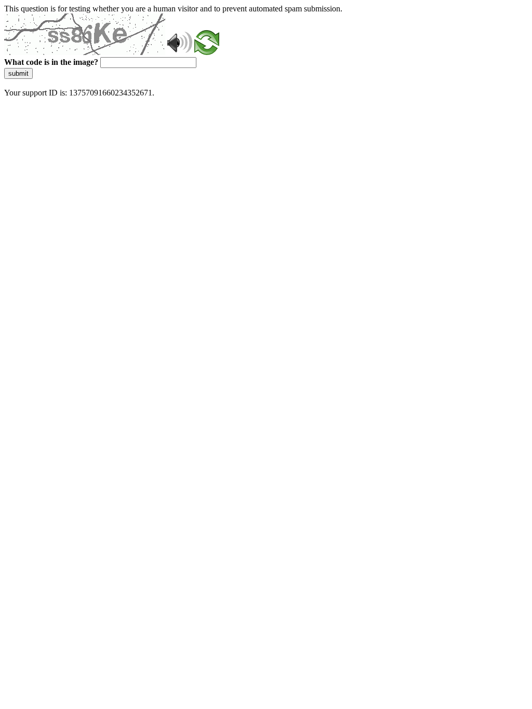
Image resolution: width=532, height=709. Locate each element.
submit (18, 73)
